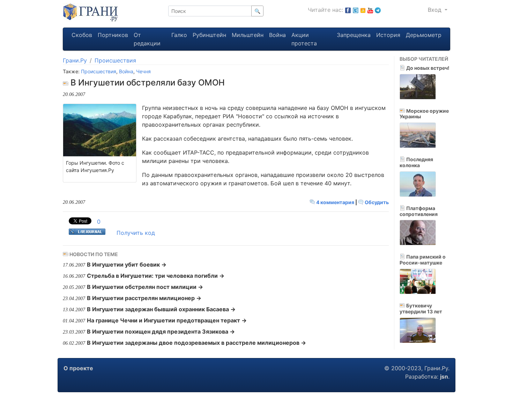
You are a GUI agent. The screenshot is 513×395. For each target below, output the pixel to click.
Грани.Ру (75, 60)
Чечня (143, 71)
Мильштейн (247, 34)
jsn (444, 376)
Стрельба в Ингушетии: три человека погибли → (155, 275)
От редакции (147, 39)
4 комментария (335, 202)
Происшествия (115, 60)
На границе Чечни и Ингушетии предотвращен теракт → (167, 320)
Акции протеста (304, 39)
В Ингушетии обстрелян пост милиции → (145, 286)
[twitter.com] (355, 9)
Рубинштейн (209, 34)
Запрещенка (354, 34)
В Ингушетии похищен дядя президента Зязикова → (161, 331)
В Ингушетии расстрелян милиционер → (144, 298)
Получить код (136, 232)
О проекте (78, 368)
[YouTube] (370, 9)
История (388, 34)
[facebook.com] (348, 9)
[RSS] (363, 9)
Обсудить (376, 202)
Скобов (82, 34)
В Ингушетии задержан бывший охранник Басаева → (161, 309)
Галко (179, 34)
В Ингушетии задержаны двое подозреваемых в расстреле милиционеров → (196, 342)
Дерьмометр (423, 34)
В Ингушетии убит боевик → (126, 264)
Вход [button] (435, 9)
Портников (113, 34)
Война (277, 34)
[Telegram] (378, 9)
